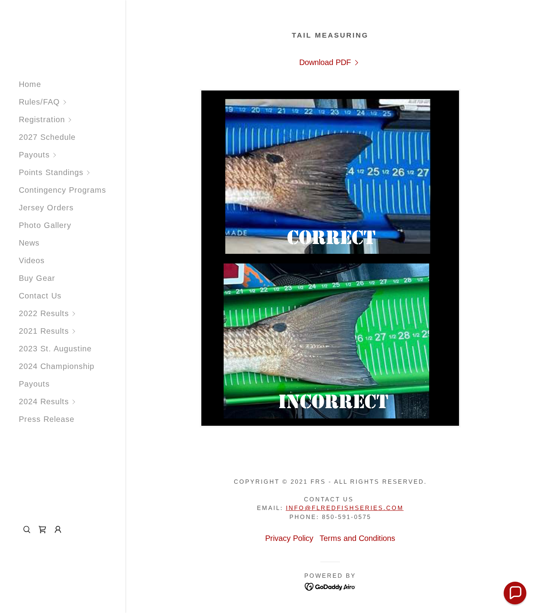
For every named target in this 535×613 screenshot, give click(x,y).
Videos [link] (32, 260)
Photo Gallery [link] (45, 225)
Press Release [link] (46, 419)
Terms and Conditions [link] (357, 538)
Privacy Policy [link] (289, 538)
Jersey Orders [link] (46, 207)
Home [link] (30, 84)
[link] (330, 62)
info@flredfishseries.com (345, 508)
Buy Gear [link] (37, 278)
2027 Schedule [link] (47, 137)
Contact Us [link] (40, 295)
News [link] (29, 243)
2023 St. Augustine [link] (55, 348)
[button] (72, 102)
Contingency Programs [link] (62, 190)
